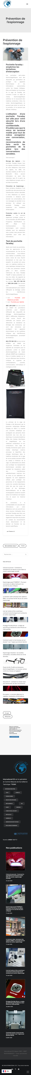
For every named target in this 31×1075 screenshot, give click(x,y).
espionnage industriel (15, 727)
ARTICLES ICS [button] (8, 814)
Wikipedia (7, 716)
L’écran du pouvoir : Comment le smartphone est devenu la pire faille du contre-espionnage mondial (14, 569)
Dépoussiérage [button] (9, 803)
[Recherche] (15, 554)
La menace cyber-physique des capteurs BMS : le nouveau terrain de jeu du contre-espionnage (15, 598)
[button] (27, 4)
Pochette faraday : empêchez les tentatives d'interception (15, 68)
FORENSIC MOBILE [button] (9, 796)
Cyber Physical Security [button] (11, 810)
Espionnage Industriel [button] (10, 788)
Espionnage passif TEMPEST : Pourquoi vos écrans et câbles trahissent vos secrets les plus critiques (14, 584)
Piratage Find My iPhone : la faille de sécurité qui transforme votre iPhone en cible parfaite (14, 627)
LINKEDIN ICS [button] (8, 818)
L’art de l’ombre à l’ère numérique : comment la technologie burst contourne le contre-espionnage (15, 613)
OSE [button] (22, 803)
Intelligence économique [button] (11, 825)
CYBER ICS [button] (18, 792)
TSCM (22, 546)
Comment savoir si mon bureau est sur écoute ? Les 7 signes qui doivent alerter (15, 1034)
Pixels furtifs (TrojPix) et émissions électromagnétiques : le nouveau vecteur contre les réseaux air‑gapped (15, 669)
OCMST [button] (7, 807)
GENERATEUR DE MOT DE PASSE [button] (12, 821)
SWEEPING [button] (18, 807)
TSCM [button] (7, 792)
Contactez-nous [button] (14, 736)
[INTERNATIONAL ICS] (7, 4)
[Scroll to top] (28, 1072)
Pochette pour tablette (17, 302)
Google (7, 713)
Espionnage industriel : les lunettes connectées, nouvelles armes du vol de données (14, 654)
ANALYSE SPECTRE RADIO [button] (11, 799)
